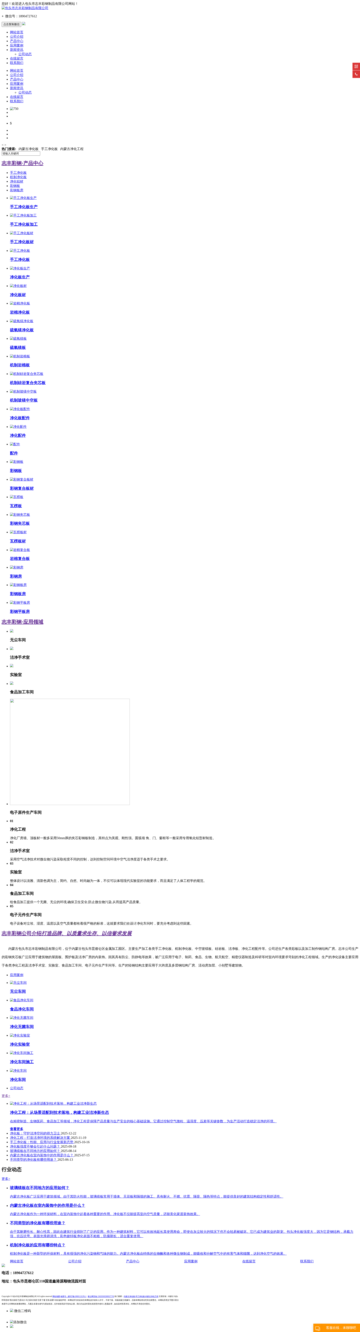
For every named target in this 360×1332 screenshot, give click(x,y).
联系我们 (16, 63)
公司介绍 (16, 36)
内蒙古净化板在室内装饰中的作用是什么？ (42, 1155)
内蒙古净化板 (129, 1296)
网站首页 (16, 32)
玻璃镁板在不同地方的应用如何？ (35, 1151)
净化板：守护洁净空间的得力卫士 (35, 1133)
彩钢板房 (16, 190)
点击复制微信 (11, 24)
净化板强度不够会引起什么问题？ (35, 1146)
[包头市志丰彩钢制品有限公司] (25, 8)
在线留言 (16, 58)
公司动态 (25, 54)
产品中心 (16, 41)
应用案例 (16, 45)
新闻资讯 (16, 49)
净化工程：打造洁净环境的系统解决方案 (40, 1137)
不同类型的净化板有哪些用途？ (34, 1159)
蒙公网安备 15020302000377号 (101, 1296)
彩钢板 (15, 186)
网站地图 (56, 1296)
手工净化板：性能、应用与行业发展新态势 (42, 1142)
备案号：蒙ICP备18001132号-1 (73, 1296)
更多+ (6, 1096)
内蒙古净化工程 (151, 1296)
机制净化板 (18, 177)
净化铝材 (16, 181)
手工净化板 (18, 172)
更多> (6, 1179)
